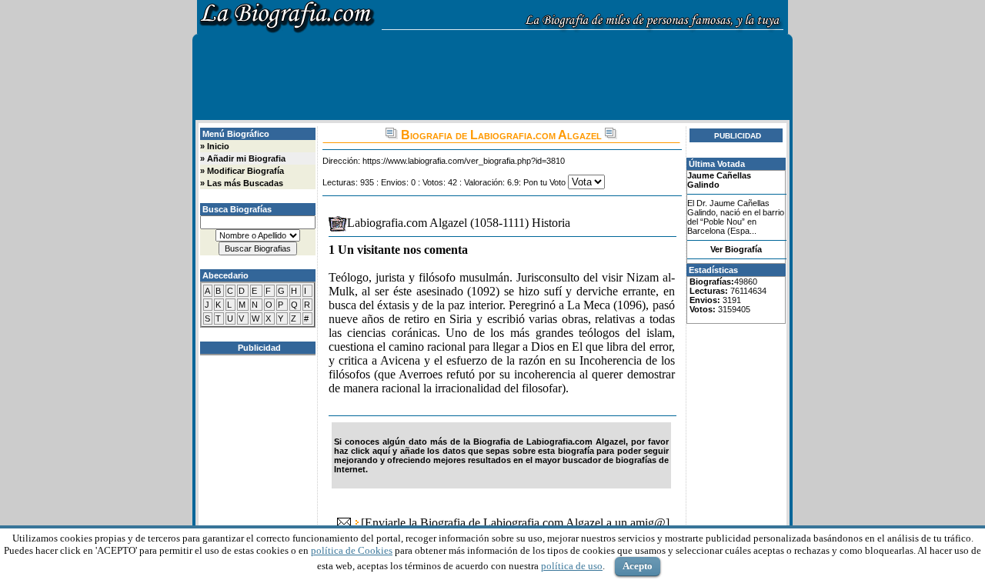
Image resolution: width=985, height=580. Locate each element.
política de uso (572, 566)
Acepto (638, 566)
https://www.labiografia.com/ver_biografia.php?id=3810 (463, 160)
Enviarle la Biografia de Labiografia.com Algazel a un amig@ (515, 522)
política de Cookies (351, 550)
